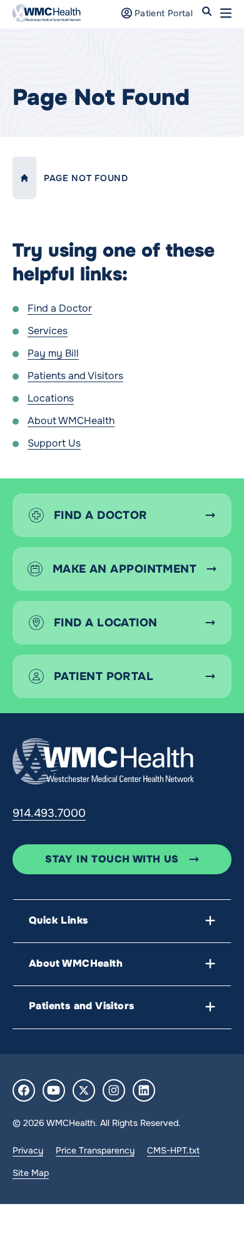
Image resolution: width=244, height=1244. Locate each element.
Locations (51, 398)
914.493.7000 (49, 813)
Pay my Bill (53, 353)
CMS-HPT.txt (173, 1150)
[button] (225, 13)
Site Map (31, 1172)
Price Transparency (95, 1150)
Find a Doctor (60, 308)
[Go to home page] (103, 761)
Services (48, 330)
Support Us (54, 443)
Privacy (28, 1150)
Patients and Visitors (75, 375)
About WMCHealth (71, 420)
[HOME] (24, 178)
